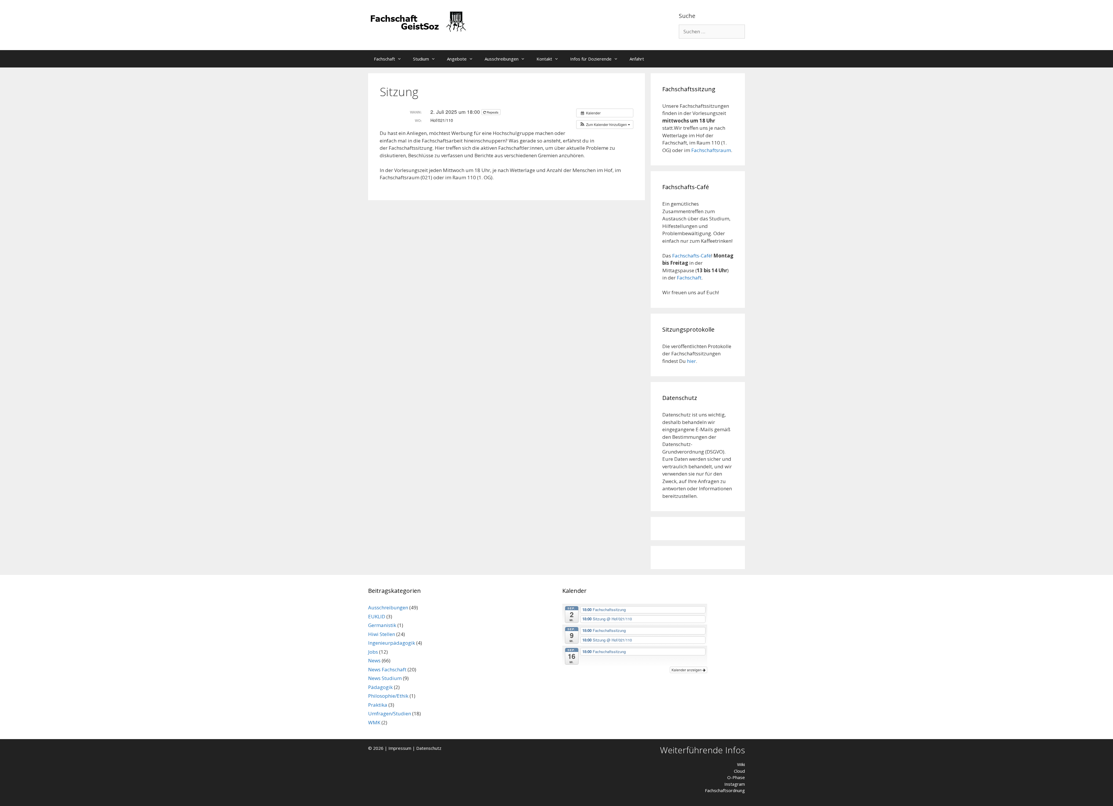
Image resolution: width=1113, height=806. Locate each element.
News (374, 660)
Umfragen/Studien (389, 713)
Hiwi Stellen (381, 634)
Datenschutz (428, 748)
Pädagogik (380, 687)
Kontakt (544, 59)
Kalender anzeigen (687, 669)
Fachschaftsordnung (725, 790)
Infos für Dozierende (591, 59)
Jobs (373, 651)
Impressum (399, 748)
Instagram (734, 784)
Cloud (739, 771)
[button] (401, 58)
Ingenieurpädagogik (391, 642)
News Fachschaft (387, 669)
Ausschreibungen (502, 59)
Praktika (377, 704)
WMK (374, 722)
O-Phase (736, 777)
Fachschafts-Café (691, 255)
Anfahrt (637, 59)
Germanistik (382, 625)
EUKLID (376, 616)
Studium (421, 59)
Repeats (492, 112)
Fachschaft (384, 59)
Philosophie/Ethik (388, 695)
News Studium (385, 678)
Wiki (741, 764)
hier (691, 361)
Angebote (457, 59)
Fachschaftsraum (711, 150)
